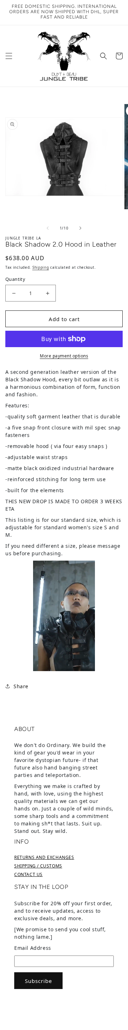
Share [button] (21, 686)
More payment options (64, 356)
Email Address (32, 947)
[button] (9, 56)
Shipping (40, 267)
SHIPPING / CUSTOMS (38, 866)
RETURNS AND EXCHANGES (44, 857)
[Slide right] (80, 228)
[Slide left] (47, 228)
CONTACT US (28, 874)
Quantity (15, 279)
